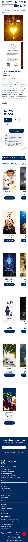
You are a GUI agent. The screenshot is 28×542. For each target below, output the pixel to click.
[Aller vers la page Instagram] (12, 537)
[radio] (8, 120)
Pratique (3, 511)
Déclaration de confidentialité (10, 522)
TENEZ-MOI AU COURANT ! (14, 452)
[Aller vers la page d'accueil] (14, 462)
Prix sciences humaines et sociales (11, 493)
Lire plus (4, 103)
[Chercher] (15, 5)
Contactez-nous (5, 488)
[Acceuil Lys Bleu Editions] (7, 2)
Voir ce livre (9, 198)
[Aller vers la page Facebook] (9, 537)
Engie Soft (18, 540)
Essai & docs (4, 506)
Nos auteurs (4, 497)
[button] (16, 2)
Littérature (4, 504)
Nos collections (5, 495)
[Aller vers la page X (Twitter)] (15, 537)
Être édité (4, 486)
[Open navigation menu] (24, 5)
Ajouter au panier (16, 130)
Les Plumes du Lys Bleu (8, 491)
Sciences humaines (6, 508)
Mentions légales (6, 526)
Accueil (4, 10)
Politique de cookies (7, 524)
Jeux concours (5, 528)
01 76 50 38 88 (6, 469)
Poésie (10, 10)
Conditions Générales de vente (10, 519)
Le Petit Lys (4, 513)
